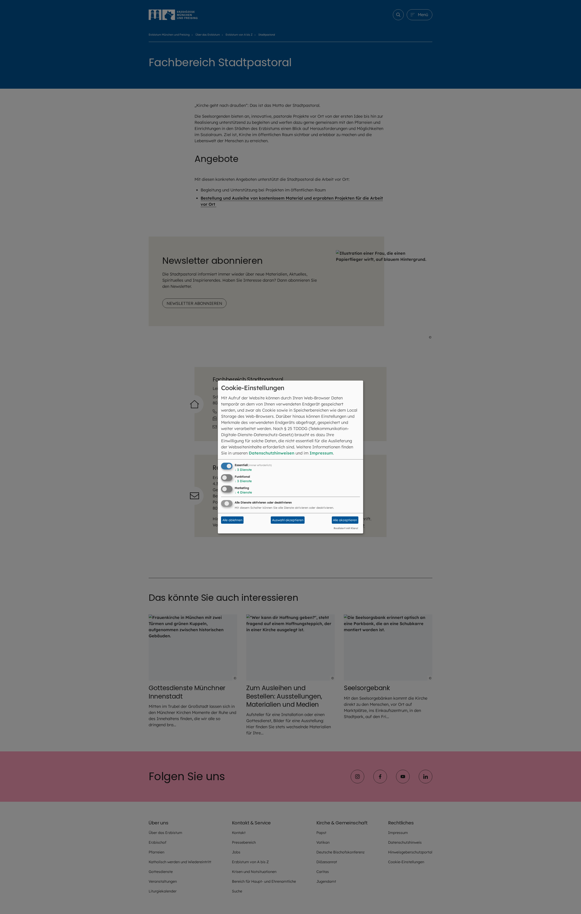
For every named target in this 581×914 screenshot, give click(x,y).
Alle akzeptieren (345, 520)
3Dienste (243, 470)
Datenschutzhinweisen (271, 453)
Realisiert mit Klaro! (346, 528)
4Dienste (243, 492)
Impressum (321, 453)
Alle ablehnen (232, 520)
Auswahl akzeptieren (287, 520)
